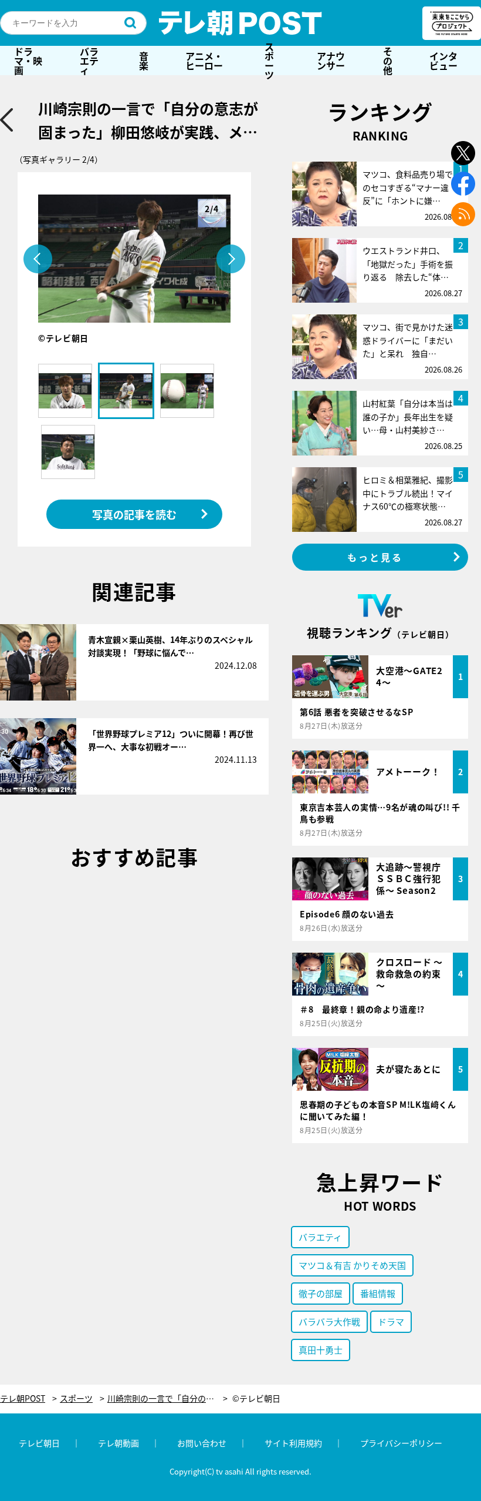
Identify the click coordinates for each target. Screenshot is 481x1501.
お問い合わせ (201, 1443)
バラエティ (89, 60)
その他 (387, 60)
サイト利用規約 (293, 1443)
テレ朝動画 (118, 1443)
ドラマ (391, 1321)
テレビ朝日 (39, 1443)
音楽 (143, 60)
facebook (463, 184)
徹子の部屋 (321, 1293)
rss (463, 214)
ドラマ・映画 (28, 60)
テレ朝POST (240, 23)
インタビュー (443, 60)
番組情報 (377, 1293)
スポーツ (269, 60)
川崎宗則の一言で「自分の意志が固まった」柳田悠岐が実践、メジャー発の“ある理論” (167, 1398)
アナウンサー (331, 60)
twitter (463, 153)
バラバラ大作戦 (329, 1321)
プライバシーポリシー (401, 1443)
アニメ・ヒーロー (204, 60)
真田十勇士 (321, 1349)
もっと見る (375, 557)
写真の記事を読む (134, 514)
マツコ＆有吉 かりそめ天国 (352, 1265)
